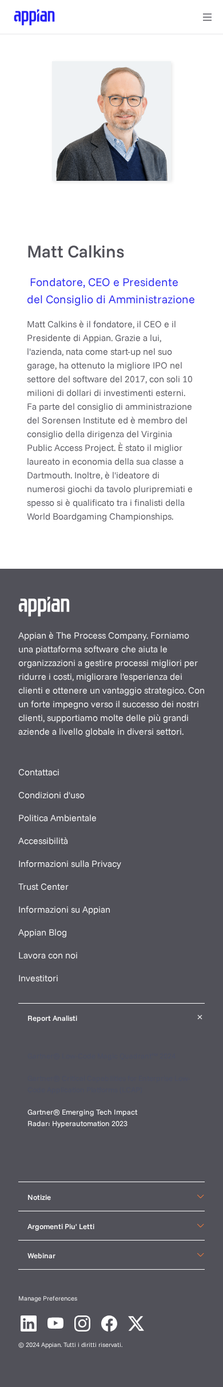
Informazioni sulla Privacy (69, 863)
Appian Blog (42, 932)
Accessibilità (43, 840)
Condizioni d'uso (51, 795)
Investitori (38, 978)
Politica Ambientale (57, 817)
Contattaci (38, 772)
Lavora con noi (48, 955)
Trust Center (43, 886)
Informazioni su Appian (64, 909)
